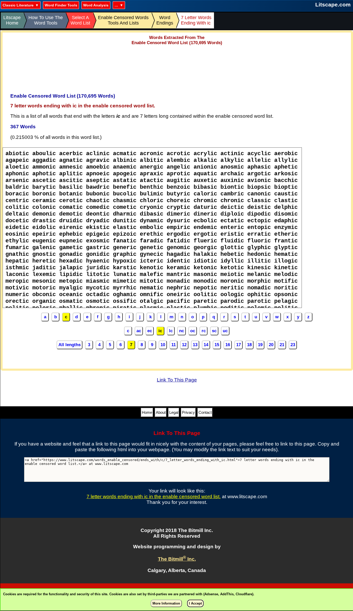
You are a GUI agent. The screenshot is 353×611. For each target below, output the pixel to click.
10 (162, 344)
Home (147, 412)
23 (292, 344)
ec (149, 330)
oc (192, 330)
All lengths (69, 344)
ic (160, 330)
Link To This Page (177, 380)
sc (214, 330)
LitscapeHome (12, 20)
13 (195, 344)
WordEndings (164, 20)
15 (216, 344)
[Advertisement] (177, 67)
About (161, 412)
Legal (173, 412)
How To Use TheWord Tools (45, 20)
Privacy (188, 412)
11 (173, 344)
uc (225, 330)
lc (171, 330)
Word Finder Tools (61, 5)
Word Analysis (96, 5)
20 (271, 344)
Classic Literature (18, 5)
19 (260, 344)
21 (282, 344)
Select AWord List (80, 20)
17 (238, 344)
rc (204, 330)
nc (181, 330)
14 (206, 344)
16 (227, 344)
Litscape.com (333, 4)
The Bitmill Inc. (177, 559)
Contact (205, 412)
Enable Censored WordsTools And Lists (123, 20)
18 (249, 344)
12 (184, 344)
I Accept (195, 603)
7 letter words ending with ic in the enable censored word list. (154, 496)
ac (138, 330)
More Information (166, 603)
